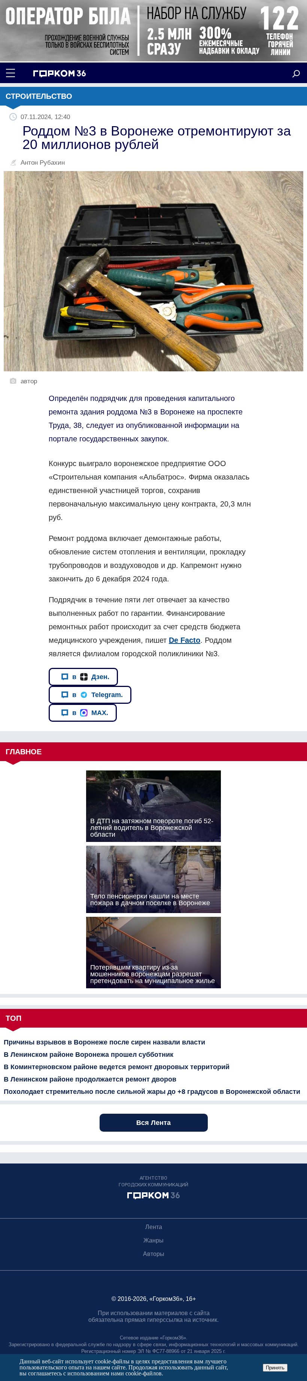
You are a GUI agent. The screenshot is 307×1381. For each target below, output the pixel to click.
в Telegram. (97, 695)
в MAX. (90, 713)
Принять (275, 1368)
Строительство (39, 96)
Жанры (153, 1240)
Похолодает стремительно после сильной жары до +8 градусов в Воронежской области (152, 1091)
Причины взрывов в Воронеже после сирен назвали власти (104, 1042)
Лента (153, 1227)
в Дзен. (90, 677)
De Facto (184, 640)
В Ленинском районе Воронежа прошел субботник (88, 1054)
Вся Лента (153, 1122)
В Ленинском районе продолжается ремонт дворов (90, 1079)
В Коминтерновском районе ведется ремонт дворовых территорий (117, 1067)
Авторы (153, 1254)
